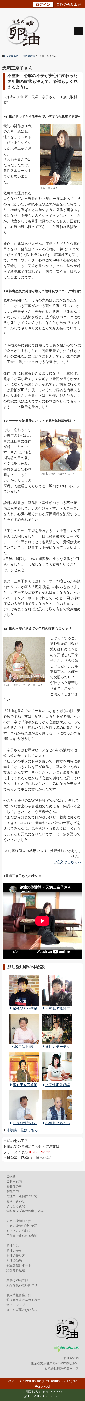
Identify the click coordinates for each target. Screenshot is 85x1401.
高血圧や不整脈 (25, 1085)
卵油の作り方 (15, 1255)
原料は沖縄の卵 (17, 1280)
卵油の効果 (14, 1260)
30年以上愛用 (24, 1047)
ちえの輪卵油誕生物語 (21, 1225)
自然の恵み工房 (68, 4)
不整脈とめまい (57, 1123)
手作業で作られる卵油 (21, 1235)
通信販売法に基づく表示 (23, 1300)
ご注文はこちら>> (67, 862)
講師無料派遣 (15, 1270)
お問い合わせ (15, 1201)
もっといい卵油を (18, 1230)
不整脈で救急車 (57, 1009)
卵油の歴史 (14, 1250)
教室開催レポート (18, 1265)
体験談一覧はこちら (22, 1130)
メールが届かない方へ (21, 1310)
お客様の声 (14, 1186)
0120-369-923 (44, 1396)
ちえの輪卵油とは (18, 1221)
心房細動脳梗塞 (25, 1123)
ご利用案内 (14, 1181)
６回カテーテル (57, 1047)
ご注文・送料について (21, 1196)
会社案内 (12, 1191)
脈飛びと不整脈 (25, 1009)
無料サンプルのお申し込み (25, 1211)
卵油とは (12, 1245)
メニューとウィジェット (78, 31)
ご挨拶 (11, 1176)
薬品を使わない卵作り (21, 1285)
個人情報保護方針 (18, 1295)
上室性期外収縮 (57, 1085)
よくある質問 (15, 1206)
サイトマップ (15, 1305)
